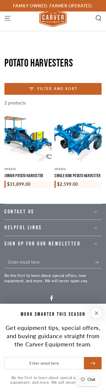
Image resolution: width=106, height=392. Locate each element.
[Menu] (7, 18)
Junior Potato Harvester (23, 176)
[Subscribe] (98, 262)
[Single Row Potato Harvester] (78, 138)
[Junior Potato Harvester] (28, 138)
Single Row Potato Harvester (77, 176)
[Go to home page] (53, 18)
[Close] (96, 313)
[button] (98, 18)
